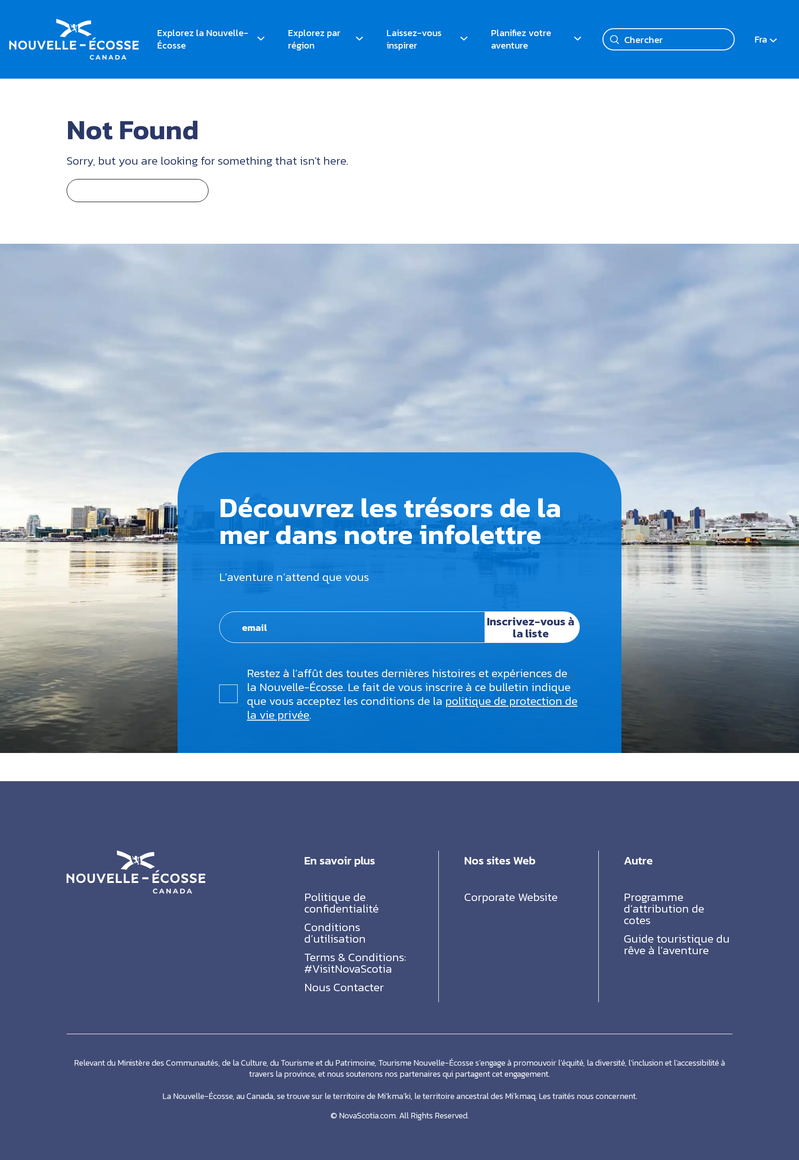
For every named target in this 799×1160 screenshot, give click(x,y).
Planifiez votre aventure (521, 39)
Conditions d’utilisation (335, 932)
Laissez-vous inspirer (414, 39)
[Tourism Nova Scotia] (74, 25)
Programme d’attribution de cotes (664, 908)
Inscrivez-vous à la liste (530, 627)
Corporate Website (511, 897)
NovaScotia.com (367, 1115)
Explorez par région (314, 39)
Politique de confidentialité (341, 902)
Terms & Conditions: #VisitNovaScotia (355, 962)
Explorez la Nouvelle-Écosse (202, 39)
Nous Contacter (344, 987)
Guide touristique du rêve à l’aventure (677, 944)
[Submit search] (614, 39)
